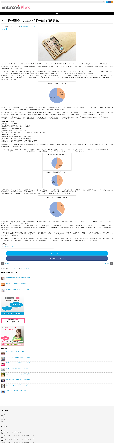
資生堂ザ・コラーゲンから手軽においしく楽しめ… (18, 363)
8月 (1, 432)
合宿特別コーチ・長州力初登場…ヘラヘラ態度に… (18, 368)
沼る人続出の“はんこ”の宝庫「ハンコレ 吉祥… (17, 385)
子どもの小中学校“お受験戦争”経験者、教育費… (17, 283)
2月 (18, 432)
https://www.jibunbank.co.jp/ (8, 246)
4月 (12, 432)
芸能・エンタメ (4, 416)
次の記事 (108, 263)
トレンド (3, 414)
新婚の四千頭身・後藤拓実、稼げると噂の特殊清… (18, 379)
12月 (2, 435)
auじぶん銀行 (24, 26)
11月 (5, 435)
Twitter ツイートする (57, 253)
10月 (8, 435)
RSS (112, 2)
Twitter (107, 2)
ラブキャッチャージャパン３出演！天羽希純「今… (18, 374)
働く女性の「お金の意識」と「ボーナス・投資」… (18, 289)
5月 (10, 432)
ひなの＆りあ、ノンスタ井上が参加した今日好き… (18, 357)
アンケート (31, 26)
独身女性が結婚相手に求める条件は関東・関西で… (18, 277)
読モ (2, 421)
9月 (11, 435)
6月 (7, 432)
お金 (35, 26)
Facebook (109, 2)
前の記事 (5, 263)
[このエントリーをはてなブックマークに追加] (6, 29)
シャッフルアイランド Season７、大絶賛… (16, 390)
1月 (20, 432)
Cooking (3, 417)
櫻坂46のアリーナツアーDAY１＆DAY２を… (16, 352)
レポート (15, 26)
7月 (4, 432)
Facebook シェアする (57, 258)
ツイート (3, 29)
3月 (15, 432)
